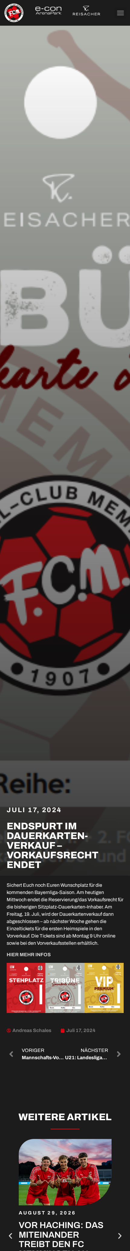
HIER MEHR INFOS (29, 954)
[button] (120, 13)
